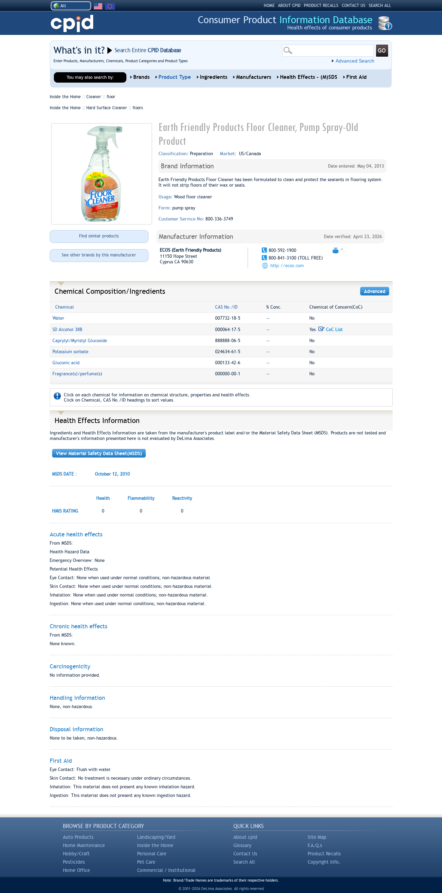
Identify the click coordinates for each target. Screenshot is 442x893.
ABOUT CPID (289, 5)
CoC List (334, 329)
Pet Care (146, 862)
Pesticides (74, 862)
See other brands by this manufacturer (99, 255)
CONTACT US (353, 5)
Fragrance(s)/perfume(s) (77, 373)
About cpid (245, 837)
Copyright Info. (324, 862)
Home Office (76, 870)
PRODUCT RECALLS (321, 5)
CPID (72, 23)
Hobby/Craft (76, 853)
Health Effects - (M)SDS (308, 77)
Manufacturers (253, 77)
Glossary (242, 845)
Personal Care (151, 853)
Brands (141, 77)
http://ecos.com (287, 265)
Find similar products (99, 236)
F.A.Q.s (315, 845)
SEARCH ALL (380, 5)
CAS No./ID (226, 307)
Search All (244, 862)
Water (58, 318)
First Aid (356, 77)
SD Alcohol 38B (67, 329)
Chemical (64, 307)
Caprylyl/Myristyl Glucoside (79, 340)
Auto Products (78, 837)
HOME (269, 5)
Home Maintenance (84, 845)
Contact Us (245, 853)
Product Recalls (324, 853)
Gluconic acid (65, 362)
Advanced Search (355, 61)
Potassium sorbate (70, 351)
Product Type (174, 77)
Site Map (317, 837)
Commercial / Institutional (166, 870)
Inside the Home (155, 845)
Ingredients (213, 77)
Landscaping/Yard (156, 837)
